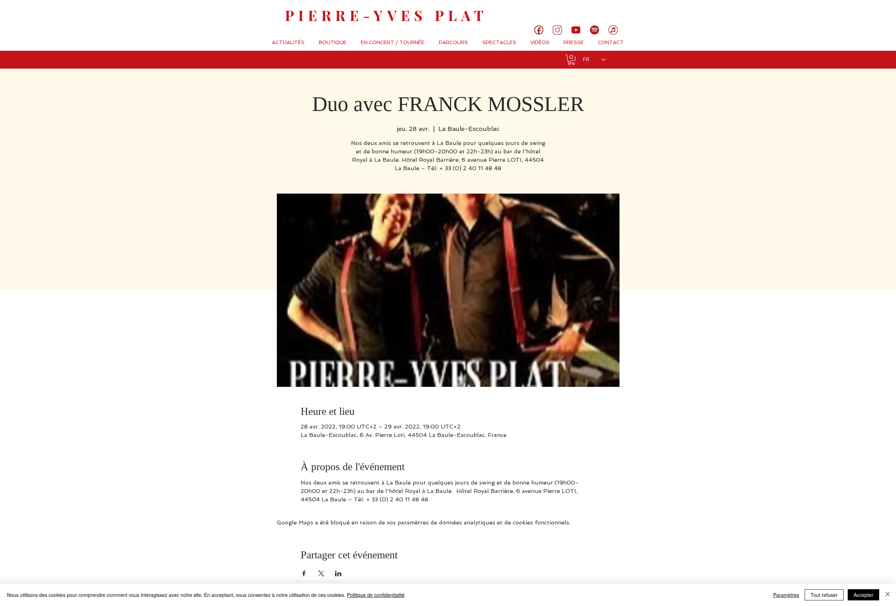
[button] (571, 60)
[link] (867, 12)
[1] (539, 30)
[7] (613, 30)
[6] (594, 30)
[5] (576, 30)
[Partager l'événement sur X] (321, 573)
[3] (557, 30)
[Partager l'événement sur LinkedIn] (338, 573)
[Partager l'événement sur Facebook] (304, 573)
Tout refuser (824, 594)
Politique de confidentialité (376, 594)
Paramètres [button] (786, 594)
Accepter (863, 594)
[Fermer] (887, 594)
